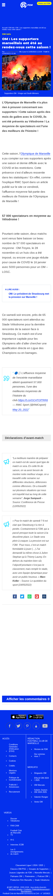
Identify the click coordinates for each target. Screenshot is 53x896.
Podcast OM (43, 876)
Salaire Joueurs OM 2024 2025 (40, 791)
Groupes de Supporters (39, 869)
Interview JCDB (17, 845)
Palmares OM (16, 876)
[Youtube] (45, 729)
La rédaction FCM (11, 52)
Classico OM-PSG (18, 869)
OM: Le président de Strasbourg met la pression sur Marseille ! (29, 295)
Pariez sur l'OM (44, 3)
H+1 (12, 840)
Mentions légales (16, 889)
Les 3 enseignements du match (16, 851)
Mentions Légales (13, 771)
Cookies (12, 761)
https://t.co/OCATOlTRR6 (33, 400)
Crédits (12, 766)
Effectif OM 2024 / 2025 (41, 779)
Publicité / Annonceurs (14, 786)
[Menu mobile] (4, 5)
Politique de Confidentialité (15, 779)
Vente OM (38, 802)
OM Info (11, 28)
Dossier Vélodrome (15, 819)
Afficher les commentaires (27, 699)
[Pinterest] (27, 729)
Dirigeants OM (40, 773)
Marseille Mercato (42, 873)
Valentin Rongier (41, 797)
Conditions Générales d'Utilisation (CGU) (14, 747)
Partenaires (30, 876)
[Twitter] (18, 729)
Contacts (13, 756)
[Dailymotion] (36, 729)
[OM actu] (26, 3)
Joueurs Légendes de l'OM (20, 873)
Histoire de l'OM (41, 749)
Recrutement (14, 792)
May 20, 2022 (21, 409)
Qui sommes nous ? (39, 755)
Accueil (4, 28)
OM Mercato (39, 785)
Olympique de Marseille (35, 153)
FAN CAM (14, 826)
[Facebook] (10, 729)
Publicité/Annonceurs (40, 889)
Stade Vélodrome (42, 880)
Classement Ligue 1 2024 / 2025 (29, 865)
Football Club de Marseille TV (16, 832)
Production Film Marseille (21, 880)
